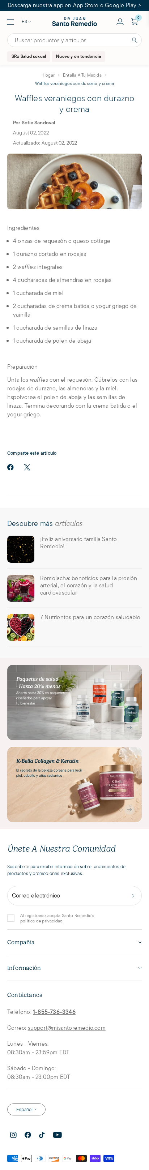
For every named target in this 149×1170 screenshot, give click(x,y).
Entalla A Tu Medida (82, 75)
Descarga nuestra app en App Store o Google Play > (74, 5)
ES (24, 21)
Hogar (49, 75)
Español (24, 1109)
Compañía (21, 942)
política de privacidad (41, 921)
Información (24, 968)
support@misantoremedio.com (67, 1028)
